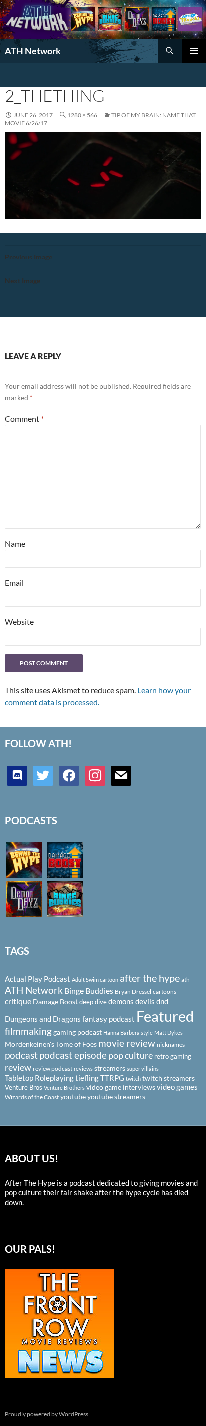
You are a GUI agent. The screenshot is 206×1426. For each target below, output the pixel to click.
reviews (83, 1068)
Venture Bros (23, 1087)
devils (145, 1001)
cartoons (164, 991)
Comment (24, 418)
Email (14, 582)
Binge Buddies (89, 990)
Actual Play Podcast (37, 978)
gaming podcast (78, 1032)
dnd (162, 1001)
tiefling (87, 1077)
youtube (73, 1096)
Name (15, 543)
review (18, 1067)
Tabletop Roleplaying (39, 1077)
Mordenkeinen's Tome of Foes (51, 1044)
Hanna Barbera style (128, 1032)
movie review (127, 1043)
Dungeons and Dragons (43, 1018)
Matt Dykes (168, 1032)
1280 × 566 (83, 115)
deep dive (93, 1002)
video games (177, 1087)
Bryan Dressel (133, 991)
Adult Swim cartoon (95, 979)
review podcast (52, 1068)
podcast (21, 1055)
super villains (143, 1068)
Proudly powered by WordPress (46, 1414)
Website (19, 621)
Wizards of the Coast (32, 1097)
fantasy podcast (108, 1018)
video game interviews (121, 1087)
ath (186, 979)
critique (18, 1001)
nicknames (171, 1044)
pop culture (130, 1055)
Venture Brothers (64, 1087)
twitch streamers (168, 1078)
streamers (110, 1068)
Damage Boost (55, 1001)
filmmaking (28, 1031)
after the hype (150, 978)
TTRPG (112, 1077)
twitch (133, 1078)
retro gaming (173, 1056)
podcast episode (73, 1055)
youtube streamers (117, 1096)
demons (121, 1001)
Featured (165, 1016)
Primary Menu (194, 51)
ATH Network (33, 50)
